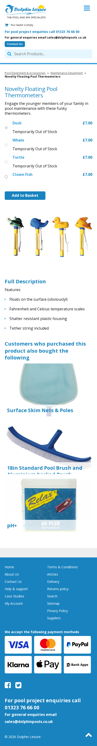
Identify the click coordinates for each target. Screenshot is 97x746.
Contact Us (15, 44)
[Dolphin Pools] (25, 11)
